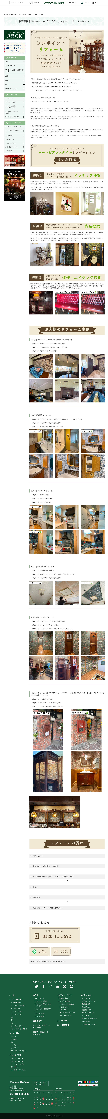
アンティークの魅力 (41, 1001)
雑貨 (12, 1017)
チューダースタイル (17, 1061)
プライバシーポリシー (89, 1024)
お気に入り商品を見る (89, 1012)
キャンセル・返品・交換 (68, 1012)
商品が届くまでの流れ (67, 1004)
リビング (13, 1036)
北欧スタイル (15, 1067)
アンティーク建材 (16, 1011)
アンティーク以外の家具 (18, 1005)
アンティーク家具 (16, 1002)
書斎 (12, 1042)
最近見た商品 (86, 1007)
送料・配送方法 (63, 1025)
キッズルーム (15, 1048)
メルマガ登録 (86, 1015)
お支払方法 (64, 1009)
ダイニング (14, 1039)
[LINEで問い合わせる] (39, 951)
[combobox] (20, 2)
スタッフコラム (39, 998)
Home (6, 14)
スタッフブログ (39, 1016)
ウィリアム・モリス (17, 1026)
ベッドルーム (15, 1045)
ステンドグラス (15, 1008)
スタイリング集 (39, 1013)
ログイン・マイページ (89, 1001)
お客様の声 (37, 1021)
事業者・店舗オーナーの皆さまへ (41, 1033)
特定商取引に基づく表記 (89, 1018)
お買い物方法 (65, 1007)
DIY (12, 1023)
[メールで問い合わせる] (61, 951)
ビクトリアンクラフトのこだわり (41, 1026)
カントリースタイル (17, 1058)
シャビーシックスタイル (18, 1070)
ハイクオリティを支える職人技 (43, 1009)
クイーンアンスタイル (17, 1064)
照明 (12, 1020)
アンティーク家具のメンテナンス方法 (43, 1005)
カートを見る (86, 998)
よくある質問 (62, 1020)
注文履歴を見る (86, 1010)
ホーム (12, 995)
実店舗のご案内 (63, 998)
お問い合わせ (86, 1021)
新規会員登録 (86, 1004)
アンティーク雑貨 (16, 1014)
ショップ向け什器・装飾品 (19, 1029)
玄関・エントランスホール (19, 1051)
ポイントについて (66, 1015)
